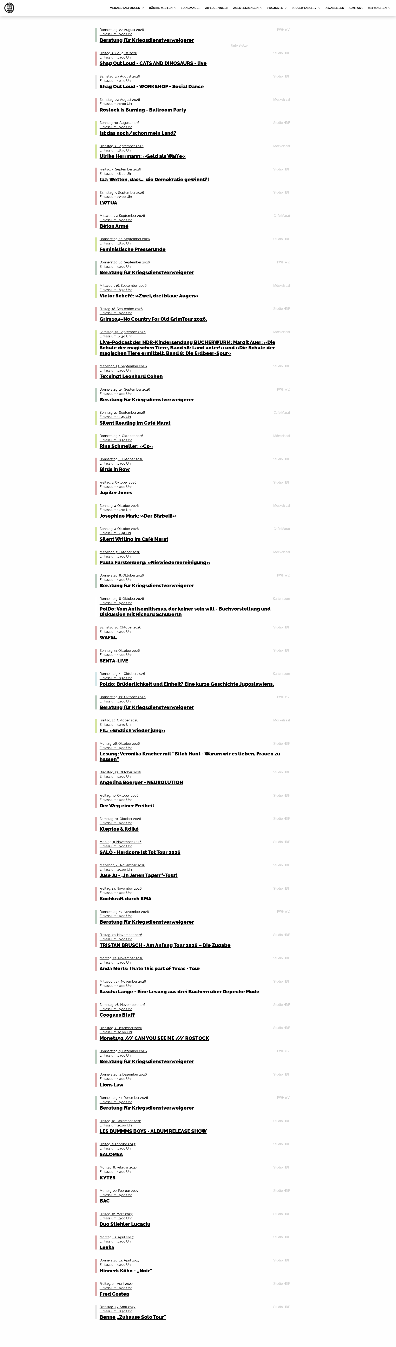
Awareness (334, 8)
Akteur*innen (217, 8)
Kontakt (356, 8)
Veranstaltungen (125, 8)
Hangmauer (190, 8)
